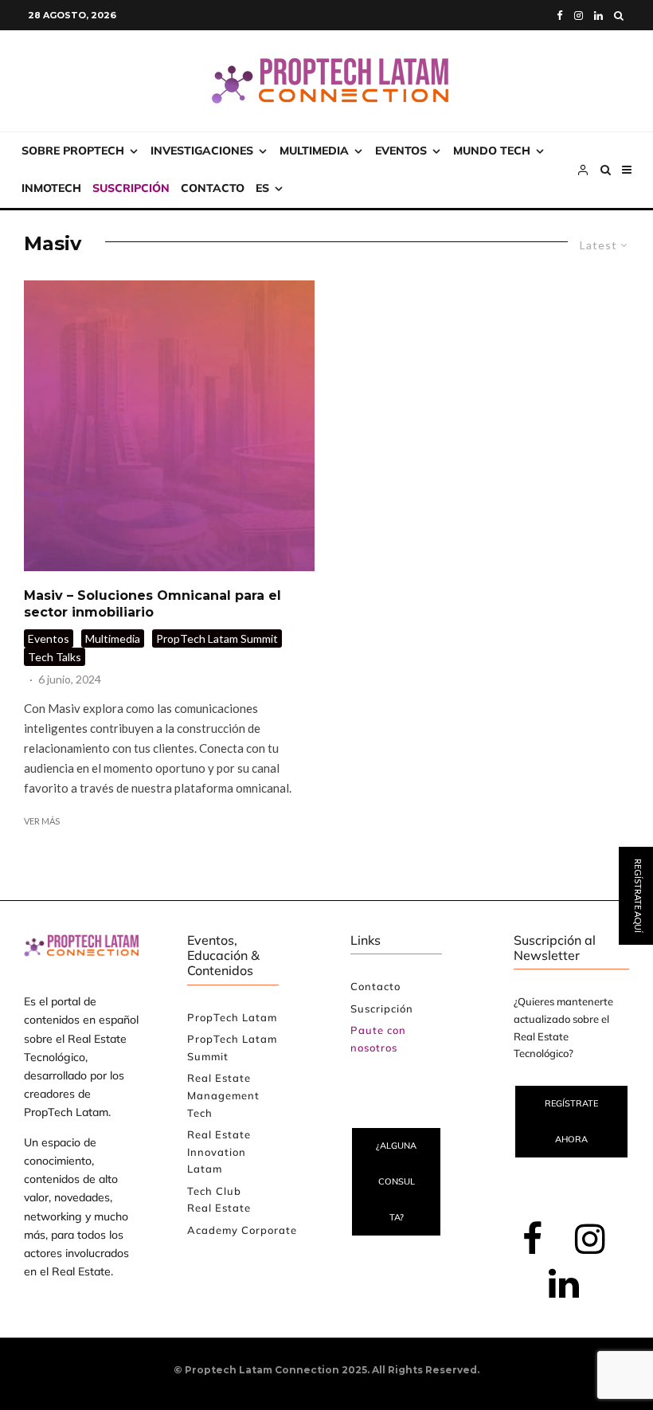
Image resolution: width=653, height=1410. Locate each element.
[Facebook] (560, 15)
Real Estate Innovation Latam (219, 1151)
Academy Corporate (242, 1230)
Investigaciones (202, 150)
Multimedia (314, 150)
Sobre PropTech (73, 150)
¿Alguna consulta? (396, 1181)
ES (262, 188)
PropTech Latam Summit (217, 638)
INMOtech (51, 188)
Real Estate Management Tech (223, 1094)
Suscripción (131, 188)
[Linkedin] (598, 15)
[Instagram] (578, 15)
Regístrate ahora (571, 1121)
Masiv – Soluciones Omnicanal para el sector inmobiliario (152, 604)
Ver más (42, 821)
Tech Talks (54, 657)
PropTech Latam (232, 1017)
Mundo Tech (491, 150)
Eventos (401, 150)
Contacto (212, 188)
